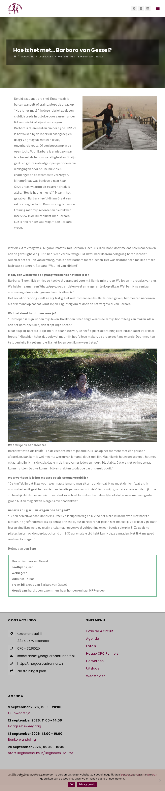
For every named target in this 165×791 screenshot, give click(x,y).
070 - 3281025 (28, 648)
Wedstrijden (95, 676)
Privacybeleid (87, 784)
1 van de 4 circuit (99, 631)
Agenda (92, 638)
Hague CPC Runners (102, 653)
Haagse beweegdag (24, 726)
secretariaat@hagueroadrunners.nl (46, 656)
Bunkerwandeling (22, 739)
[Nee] (160, 780)
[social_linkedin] (148, 8)
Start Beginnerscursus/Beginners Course (40, 753)
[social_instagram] (141, 8)
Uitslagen (93, 668)
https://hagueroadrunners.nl (40, 663)
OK (71, 784)
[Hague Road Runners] (15, 8)
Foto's (91, 646)
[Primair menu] (158, 8)
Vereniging (27, 56)
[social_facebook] (134, 8)
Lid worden (95, 661)
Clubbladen (46, 56)
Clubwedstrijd (19, 713)
